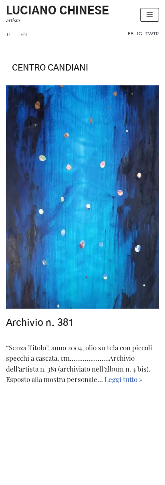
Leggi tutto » (124, 379)
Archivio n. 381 (40, 323)
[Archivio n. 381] (82, 197)
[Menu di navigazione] (149, 15)
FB (131, 33)
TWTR (152, 33)
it (9, 34)
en (23, 34)
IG (140, 33)
